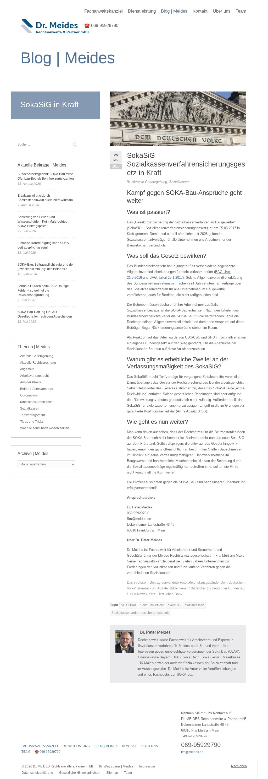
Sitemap (112, 773)
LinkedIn (43, 735)
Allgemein (27, 369)
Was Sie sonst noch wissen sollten (44, 428)
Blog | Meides (174, 11)
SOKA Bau (128, 605)
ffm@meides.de (192, 752)
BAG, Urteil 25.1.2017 (166, 278)
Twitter (34, 735)
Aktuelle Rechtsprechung (38, 362)
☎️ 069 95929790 (101, 25)
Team (241, 11)
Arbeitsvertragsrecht (34, 376)
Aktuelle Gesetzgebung (149, 182)
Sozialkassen (179, 182)
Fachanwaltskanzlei (103, 11)
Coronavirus (29, 395)
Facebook (24, 735)
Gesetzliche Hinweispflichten (79, 773)
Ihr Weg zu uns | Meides (116, 766)
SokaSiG (174, 605)
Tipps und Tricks (31, 421)
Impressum (147, 766)
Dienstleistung (142, 11)
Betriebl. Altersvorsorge (36, 389)
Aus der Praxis (30, 382)
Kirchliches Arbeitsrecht (36, 402)
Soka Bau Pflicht (152, 605)
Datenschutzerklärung (37, 773)
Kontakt (200, 11)
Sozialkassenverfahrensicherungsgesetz (140, 613)
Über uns (222, 11)
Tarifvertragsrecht (32, 415)
